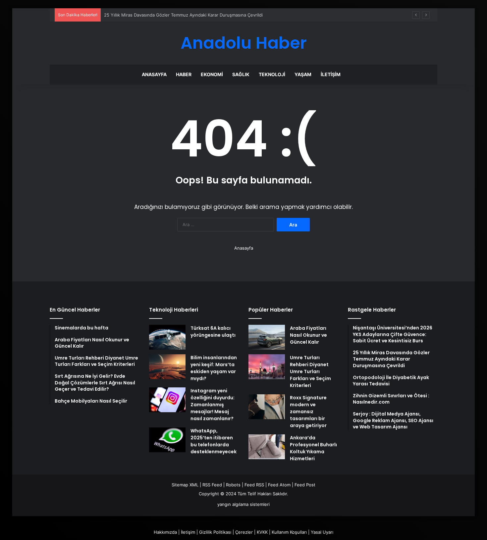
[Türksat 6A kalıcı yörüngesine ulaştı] (167, 337)
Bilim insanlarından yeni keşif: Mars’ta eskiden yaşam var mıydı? (213, 368)
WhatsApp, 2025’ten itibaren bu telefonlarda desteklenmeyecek (213, 441)
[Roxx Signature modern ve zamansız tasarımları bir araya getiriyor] (266, 406)
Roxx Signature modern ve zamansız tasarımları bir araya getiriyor (308, 411)
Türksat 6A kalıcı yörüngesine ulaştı (213, 331)
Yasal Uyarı (322, 532)
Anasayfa (154, 74)
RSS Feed (212, 484)
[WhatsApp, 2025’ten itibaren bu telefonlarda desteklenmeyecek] (167, 439)
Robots (233, 484)
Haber (183, 74)
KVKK (262, 532)
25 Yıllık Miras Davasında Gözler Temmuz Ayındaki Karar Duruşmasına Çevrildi (183, 15)
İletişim (331, 74)
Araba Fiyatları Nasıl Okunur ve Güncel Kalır (308, 335)
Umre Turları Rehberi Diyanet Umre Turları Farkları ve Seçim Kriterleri (310, 371)
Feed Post (305, 484)
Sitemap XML (185, 484)
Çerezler (244, 532)
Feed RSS (254, 484)
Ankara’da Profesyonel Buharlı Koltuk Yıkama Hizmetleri (313, 448)
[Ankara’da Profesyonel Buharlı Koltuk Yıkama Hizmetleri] (266, 446)
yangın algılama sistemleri (243, 504)
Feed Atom (279, 484)
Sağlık (240, 74)
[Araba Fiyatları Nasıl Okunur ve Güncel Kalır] (266, 337)
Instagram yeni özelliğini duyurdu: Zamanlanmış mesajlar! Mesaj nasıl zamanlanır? (212, 404)
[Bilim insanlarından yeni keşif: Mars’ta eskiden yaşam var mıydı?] (167, 366)
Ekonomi (212, 74)
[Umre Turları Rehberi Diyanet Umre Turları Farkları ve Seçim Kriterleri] (266, 366)
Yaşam (303, 74)
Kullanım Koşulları (289, 532)
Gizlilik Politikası (215, 532)
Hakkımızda (165, 532)
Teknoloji (272, 74)
